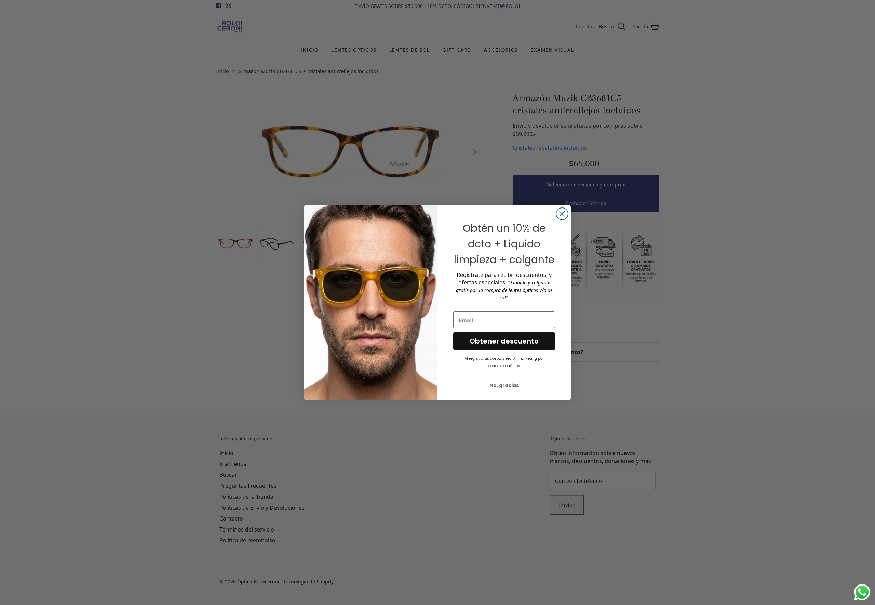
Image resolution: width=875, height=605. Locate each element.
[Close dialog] (562, 214)
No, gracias (504, 385)
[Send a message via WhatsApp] (862, 592)
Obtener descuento (504, 341)
